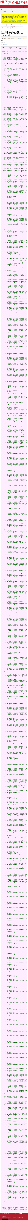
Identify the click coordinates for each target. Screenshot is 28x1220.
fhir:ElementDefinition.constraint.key (17, 202)
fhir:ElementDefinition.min (12, 186)
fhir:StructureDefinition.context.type (14, 160)
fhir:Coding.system (10, 142)
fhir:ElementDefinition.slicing (13, 274)
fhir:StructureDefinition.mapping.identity (15, 151)
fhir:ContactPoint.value (11, 128)
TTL (12, 27)
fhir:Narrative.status (10, 62)
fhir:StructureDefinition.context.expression (16, 162)
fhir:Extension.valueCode (10, 69)
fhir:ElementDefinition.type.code (15, 258)
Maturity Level (20, 38)
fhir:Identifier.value (10, 110)
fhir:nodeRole (6, 57)
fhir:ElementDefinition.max (12, 187)
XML (3, 27)
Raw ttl (2, 44)
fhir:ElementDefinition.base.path (15, 190)
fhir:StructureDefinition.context (11, 158)
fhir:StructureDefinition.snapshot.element (15, 179)
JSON (8, 27)
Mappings (20, 24)
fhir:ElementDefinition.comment (13, 498)
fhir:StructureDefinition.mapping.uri (14, 152)
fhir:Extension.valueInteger (11, 74)
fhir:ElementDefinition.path (12, 182)
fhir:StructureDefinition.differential (13, 1096)
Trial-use (12, 38)
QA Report (13, 1217)
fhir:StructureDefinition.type (11, 164)
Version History (19, 1217)
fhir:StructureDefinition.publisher (12, 119)
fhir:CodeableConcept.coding (11, 140)
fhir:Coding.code (9, 143)
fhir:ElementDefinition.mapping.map (16, 267)
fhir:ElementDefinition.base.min (15, 191)
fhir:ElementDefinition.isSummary (14, 262)
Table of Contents (7, 1217)
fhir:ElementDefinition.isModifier (14, 227)
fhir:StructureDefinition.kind (11, 156)
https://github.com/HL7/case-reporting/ (13, 20)
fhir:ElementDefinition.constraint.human (17, 204)
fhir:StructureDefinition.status (11, 117)
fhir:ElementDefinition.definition (14, 185)
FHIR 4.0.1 (17, 1215)
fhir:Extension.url (9, 68)
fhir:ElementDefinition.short (13, 184)
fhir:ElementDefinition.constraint (14, 199)
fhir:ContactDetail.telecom (11, 124)
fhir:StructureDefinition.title (11, 115)
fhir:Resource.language (9, 59)
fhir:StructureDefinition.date (11, 118)
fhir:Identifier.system (10, 109)
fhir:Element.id (9, 181)
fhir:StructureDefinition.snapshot (12, 171)
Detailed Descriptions (12, 24)
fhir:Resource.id (7, 58)
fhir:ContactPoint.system (12, 126)
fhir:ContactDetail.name (10, 123)
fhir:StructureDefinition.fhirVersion (12, 147)
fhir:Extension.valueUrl (14, 256)
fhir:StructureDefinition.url (10, 106)
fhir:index (7, 67)
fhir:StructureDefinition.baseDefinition (13, 165)
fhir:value (16, 58)
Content (3, 24)
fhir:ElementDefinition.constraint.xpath (17, 207)
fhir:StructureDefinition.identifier (12, 107)
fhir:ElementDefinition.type (12, 249)
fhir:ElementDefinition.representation (15, 234)
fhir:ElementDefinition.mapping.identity (17, 265)
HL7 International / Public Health (12, 1213)
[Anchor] (11, 35)
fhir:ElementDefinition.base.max (15, 192)
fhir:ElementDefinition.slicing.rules (16, 282)
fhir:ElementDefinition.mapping (13, 263)
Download (6, 44)
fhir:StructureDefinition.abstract (12, 157)
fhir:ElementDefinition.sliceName (14, 336)
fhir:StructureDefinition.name (11, 114)
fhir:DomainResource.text (9, 60)
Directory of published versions (14, 21)
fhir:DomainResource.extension (11, 65)
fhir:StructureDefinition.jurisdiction (13, 137)
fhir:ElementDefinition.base (12, 188)
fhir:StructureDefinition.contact (11, 120)
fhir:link (10, 82)
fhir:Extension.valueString (12, 176)
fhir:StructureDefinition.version (11, 113)
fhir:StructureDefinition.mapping (11, 148)
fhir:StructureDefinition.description (12, 136)
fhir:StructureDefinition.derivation (12, 170)
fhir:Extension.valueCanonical (14, 80)
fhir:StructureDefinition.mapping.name (14, 153)
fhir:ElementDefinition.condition (14, 195)
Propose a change (12, 1219)
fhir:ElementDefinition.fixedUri (13, 519)
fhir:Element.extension (11, 76)
